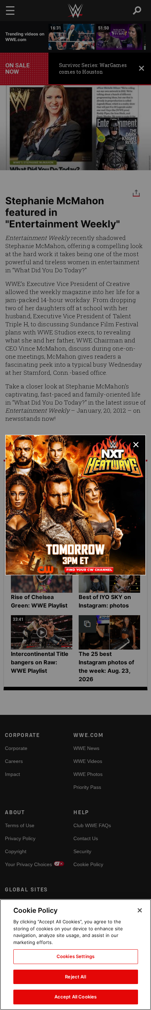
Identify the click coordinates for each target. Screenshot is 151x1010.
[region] (75, 954)
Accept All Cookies (75, 996)
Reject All (75, 976)
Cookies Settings (75, 956)
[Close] (139, 910)
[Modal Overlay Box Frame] (75, 505)
